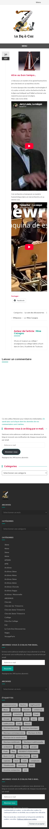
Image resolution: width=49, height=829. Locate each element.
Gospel (6, 719)
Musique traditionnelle (33, 742)
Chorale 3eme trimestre (15, 613)
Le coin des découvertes (34, 313)
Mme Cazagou (32, 318)
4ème (7, 548)
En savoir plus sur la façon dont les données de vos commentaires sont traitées (23, 421)
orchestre (8, 747)
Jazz (34, 719)
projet (34, 747)
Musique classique (30, 728)
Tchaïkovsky (9, 765)
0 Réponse (17, 318)
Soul (16, 761)
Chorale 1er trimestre (14, 606)
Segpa (7, 633)
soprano (7, 761)
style (24, 761)
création (17, 714)
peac (18, 747)
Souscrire (7, 668)
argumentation (10, 705)
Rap (13, 751)
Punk (6, 751)
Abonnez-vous (11, 452)
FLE (6, 625)
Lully (19, 723)
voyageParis (10, 636)
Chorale (8, 602)
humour (17, 719)
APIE (6, 564)
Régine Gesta (23, 756)
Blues (6, 710)
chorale (26, 710)
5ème (7, 552)
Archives (8, 568)
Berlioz (23, 705)
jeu (41, 719)
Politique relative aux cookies (27, 819)
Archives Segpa (11, 591)
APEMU (8, 560)
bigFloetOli (35, 705)
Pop (25, 747)
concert (7, 714)
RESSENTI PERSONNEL (28, 751)
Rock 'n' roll (8, 756)
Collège (8, 617)
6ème (7, 556)
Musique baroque (11, 728)
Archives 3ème (11, 571)
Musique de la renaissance (14, 737)
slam (35, 756)
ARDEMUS (9, 598)
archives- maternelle (13, 594)
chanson (15, 710)
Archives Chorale (12, 587)
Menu (38, 2)
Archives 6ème (11, 583)
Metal (27, 723)
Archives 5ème (11, 579)
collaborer (38, 710)
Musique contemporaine (14, 733)
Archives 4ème (11, 575)
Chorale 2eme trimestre (15, 610)
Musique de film (34, 733)
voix (31, 765)
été (25, 770)
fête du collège (11, 621)
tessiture (22, 765)
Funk (36, 714)
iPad (26, 719)
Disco (28, 714)
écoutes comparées (12, 770)
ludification (8, 723)
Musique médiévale (12, 742)
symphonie (35, 761)
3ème (7, 545)
